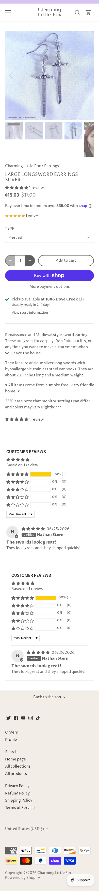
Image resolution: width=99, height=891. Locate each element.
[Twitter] (8, 717)
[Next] (87, 75)
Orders (11, 732)
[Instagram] (30, 717)
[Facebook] (16, 717)
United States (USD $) (24, 829)
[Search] (77, 12)
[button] (17, 187)
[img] (33, 529)
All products (16, 773)
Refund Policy (17, 793)
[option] (49, 75)
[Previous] (11, 75)
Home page (15, 759)
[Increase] (30, 260)
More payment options (49, 287)
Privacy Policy (17, 786)
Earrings (51, 166)
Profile (11, 739)
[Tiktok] (38, 717)
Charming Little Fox (49, 12)
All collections (17, 766)
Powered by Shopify (22, 878)
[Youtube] (23, 717)
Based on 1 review (22, 465)
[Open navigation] (8, 12)
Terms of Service (20, 807)
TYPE (9, 229)
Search (11, 752)
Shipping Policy (18, 800)
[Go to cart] (88, 12)
